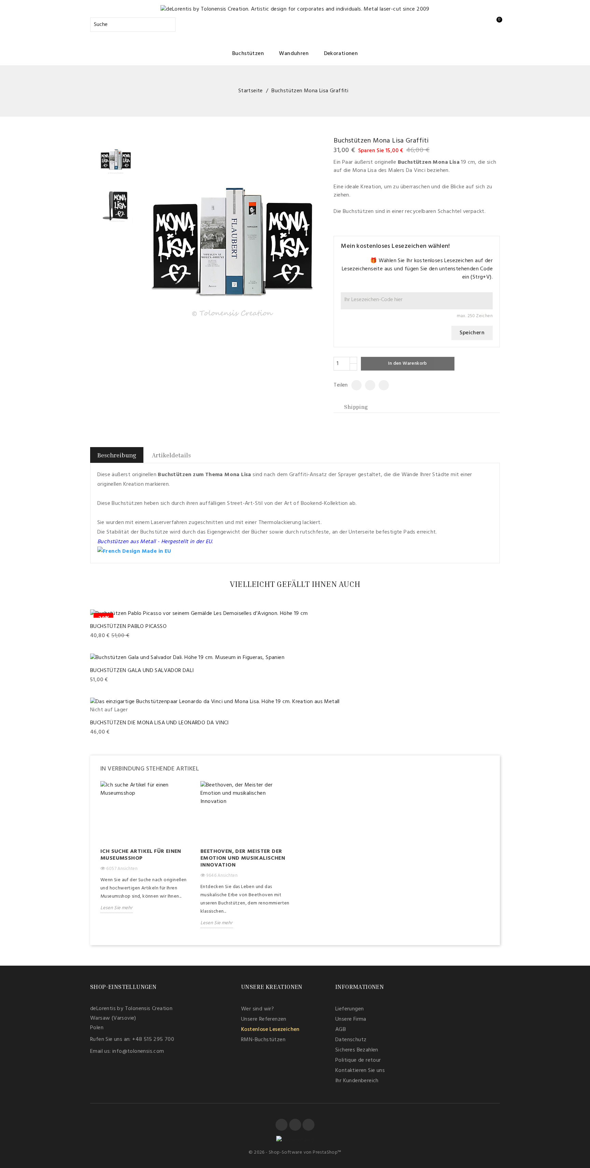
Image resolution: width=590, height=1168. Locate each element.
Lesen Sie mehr (116, 908)
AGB (340, 1029)
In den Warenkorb (407, 363)
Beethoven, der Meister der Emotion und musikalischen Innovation (242, 858)
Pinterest (381, 385)
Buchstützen (248, 53)
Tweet (367, 385)
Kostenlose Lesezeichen (270, 1029)
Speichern (472, 332)
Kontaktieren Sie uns (360, 1070)
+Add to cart (107, 636)
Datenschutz (350, 1039)
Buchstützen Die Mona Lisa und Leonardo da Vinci (159, 723)
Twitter (295, 1125)
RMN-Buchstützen (263, 1039)
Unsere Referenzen (263, 1019)
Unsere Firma (350, 1019)
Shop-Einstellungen (123, 986)
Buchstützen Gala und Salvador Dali (142, 670)
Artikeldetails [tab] (171, 455)
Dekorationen (341, 53)
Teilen (353, 385)
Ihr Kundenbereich (357, 1080)
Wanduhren (294, 53)
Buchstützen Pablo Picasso (128, 626)
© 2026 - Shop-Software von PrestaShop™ (295, 1152)
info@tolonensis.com (138, 1051)
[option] (145, 852)
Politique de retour (358, 1060)
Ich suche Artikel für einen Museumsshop (140, 855)
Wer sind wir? (257, 1009)
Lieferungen (349, 1009)
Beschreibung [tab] (116, 455)
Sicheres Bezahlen (356, 1050)
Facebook (281, 1125)
